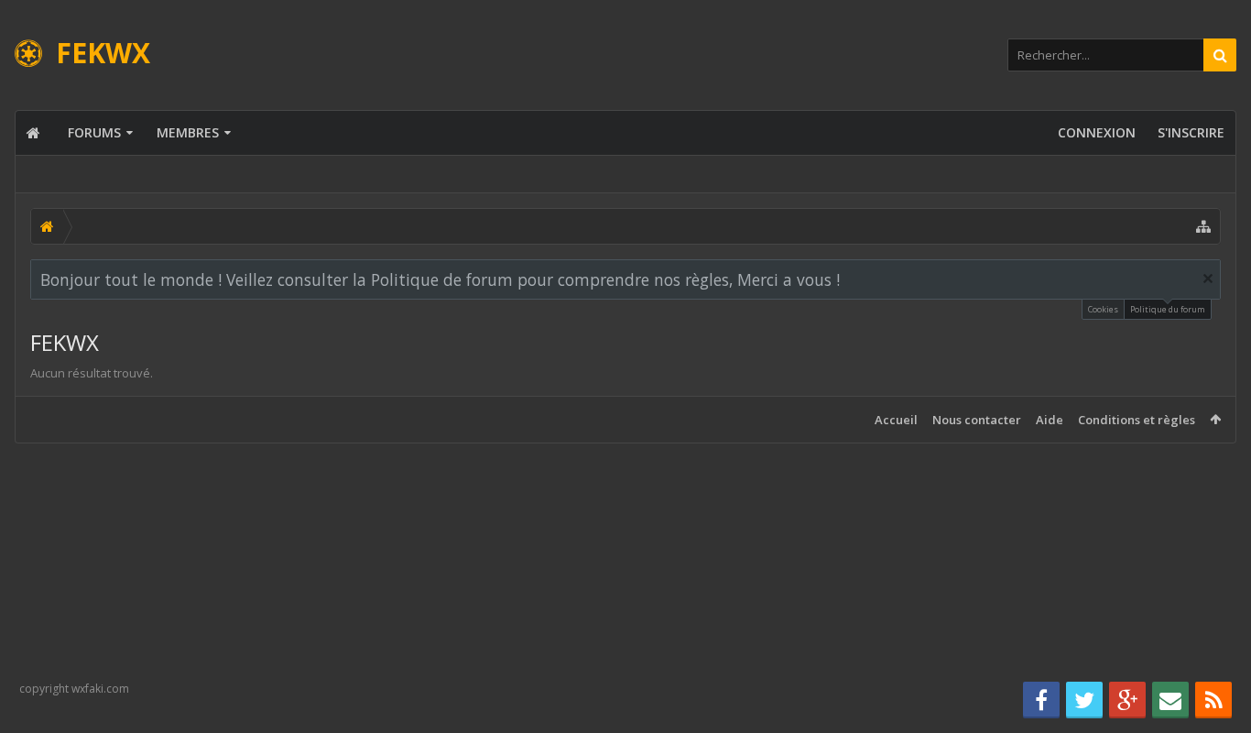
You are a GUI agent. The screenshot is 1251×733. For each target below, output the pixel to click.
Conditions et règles (1136, 419)
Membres (188, 132)
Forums (94, 132)
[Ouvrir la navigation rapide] (1203, 226)
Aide (1049, 419)
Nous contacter (976, 419)
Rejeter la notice (1208, 278)
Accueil (896, 419)
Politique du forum (1167, 309)
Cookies (1103, 309)
